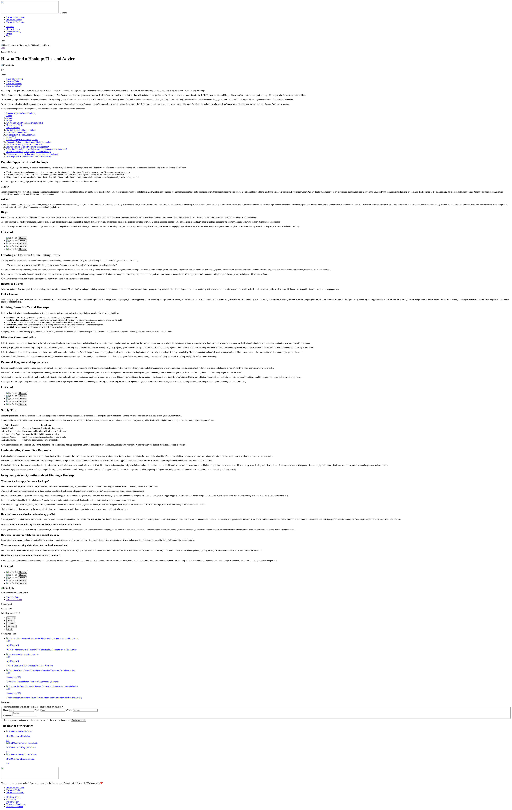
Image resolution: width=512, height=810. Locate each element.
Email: (37, 710)
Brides (9, 34)
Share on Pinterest (14, 83)
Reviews (10, 26)
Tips (8, 36)
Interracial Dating (13, 31)
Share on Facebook (14, 79)
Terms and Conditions (15, 804)
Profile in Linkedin (14, 599)
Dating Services (13, 29)
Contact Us (11, 799)
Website (69, 710)
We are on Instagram (15, 17)
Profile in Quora (13, 597)
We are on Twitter (13, 20)
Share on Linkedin (14, 86)
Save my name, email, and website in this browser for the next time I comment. (37, 720)
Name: (6, 710)
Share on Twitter (13, 81)
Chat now (22, 238)
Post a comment (78, 720)
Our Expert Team (13, 797)
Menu (64, 13)
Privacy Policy (12, 802)
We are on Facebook (15, 22)
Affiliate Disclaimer (14, 806)
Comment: (7, 716)
